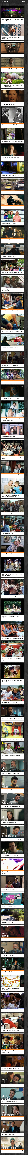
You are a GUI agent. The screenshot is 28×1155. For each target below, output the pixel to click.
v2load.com (4, 1)
